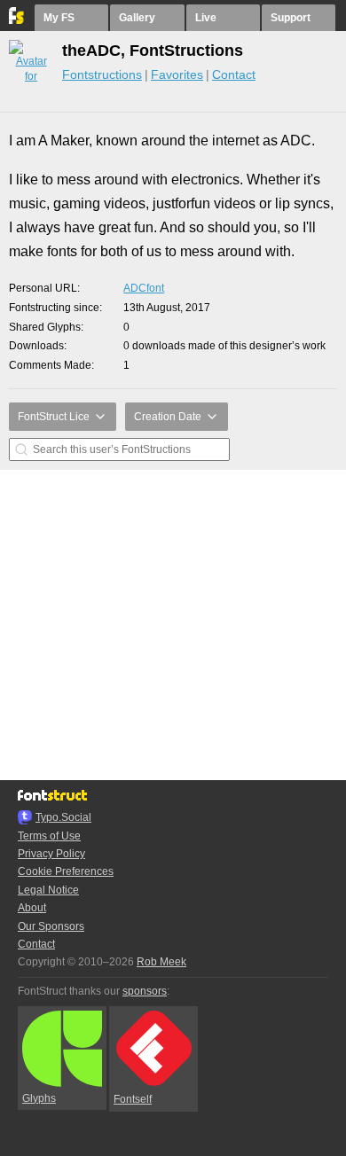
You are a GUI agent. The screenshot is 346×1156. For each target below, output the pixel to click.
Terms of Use (49, 836)
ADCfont (143, 288)
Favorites (177, 74)
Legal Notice (48, 890)
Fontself (133, 1099)
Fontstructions (102, 74)
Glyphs (39, 1098)
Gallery (137, 18)
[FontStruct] (17, 20)
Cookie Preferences (66, 871)
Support (291, 18)
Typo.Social (63, 817)
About (32, 908)
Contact (234, 74)
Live (205, 18)
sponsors (144, 991)
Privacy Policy (51, 853)
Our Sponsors (51, 926)
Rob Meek (161, 962)
